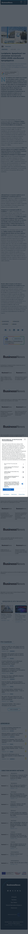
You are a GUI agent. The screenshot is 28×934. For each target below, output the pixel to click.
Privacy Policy (22, 494)
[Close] (25, 439)
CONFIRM (8, 489)
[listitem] (14, 464)
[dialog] (14, 467)
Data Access (14, 494)
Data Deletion (6, 494)
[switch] (23, 467)
